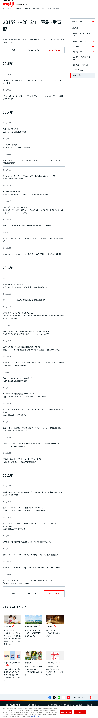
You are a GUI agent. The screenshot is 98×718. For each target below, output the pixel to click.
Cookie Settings (66, 712)
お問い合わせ (32, 705)
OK (80, 712)
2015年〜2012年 (54, 50)
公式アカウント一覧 (81, 697)
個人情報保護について (55, 705)
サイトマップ (42, 705)
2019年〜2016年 (33, 50)
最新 (13, 50)
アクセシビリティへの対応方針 (82, 705)
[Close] (95, 712)
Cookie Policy (35, 716)
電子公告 (66, 705)
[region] (49, 712)
